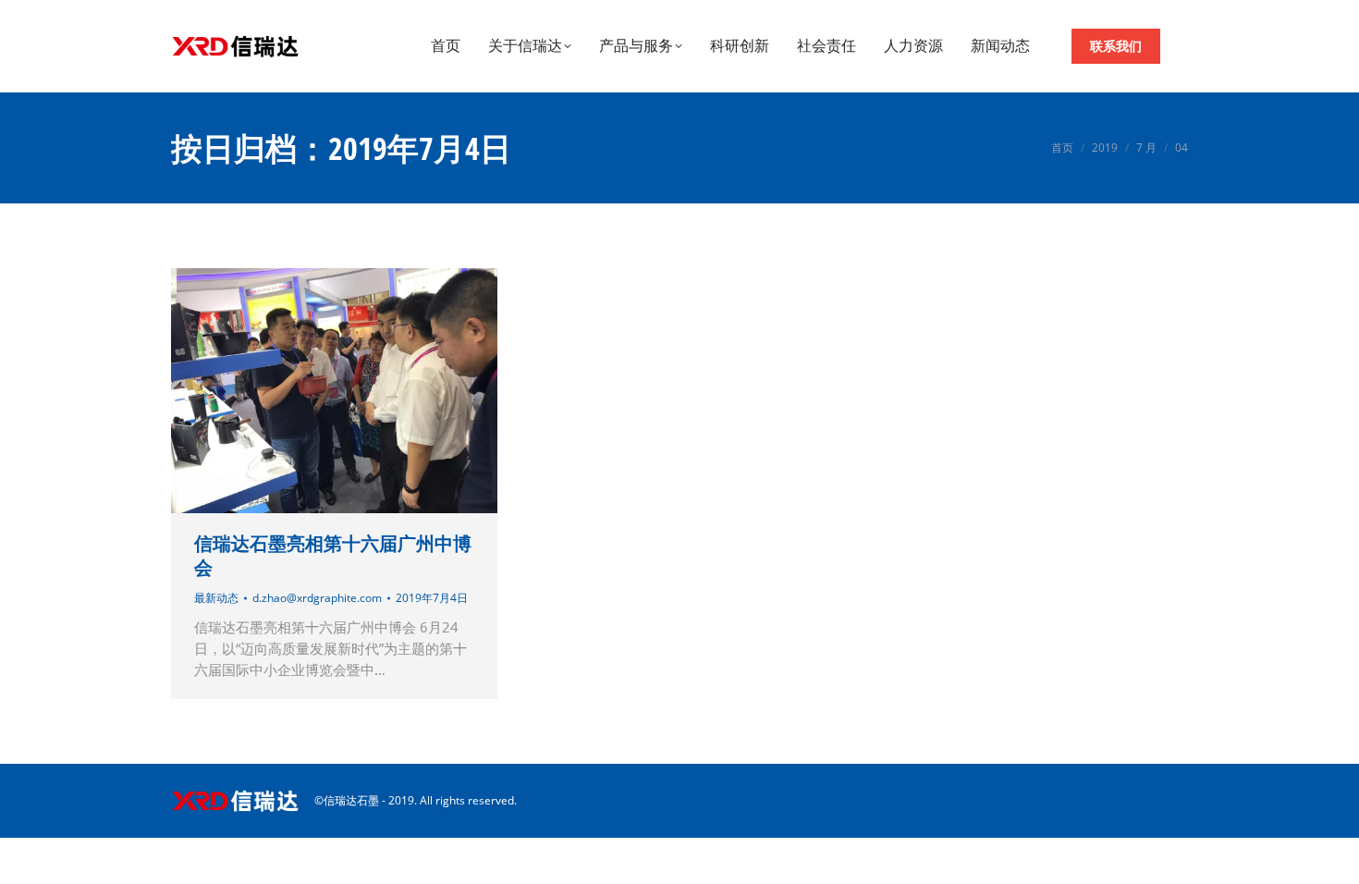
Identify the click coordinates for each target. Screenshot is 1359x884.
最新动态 (216, 598)
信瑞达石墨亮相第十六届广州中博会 (332, 555)
